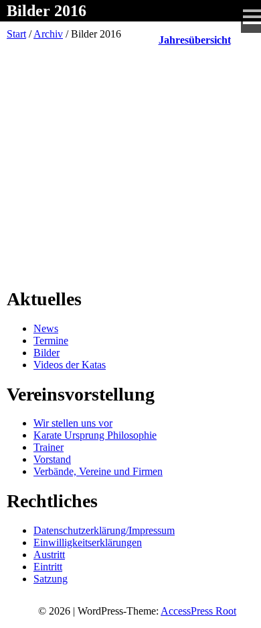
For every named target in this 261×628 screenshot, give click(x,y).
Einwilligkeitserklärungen (87, 542)
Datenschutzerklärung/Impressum (104, 530)
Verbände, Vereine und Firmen (98, 471)
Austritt (49, 554)
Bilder (46, 352)
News (45, 328)
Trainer (48, 447)
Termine (50, 340)
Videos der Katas (69, 364)
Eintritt (47, 566)
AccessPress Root (198, 611)
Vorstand (52, 459)
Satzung (50, 578)
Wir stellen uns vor (72, 423)
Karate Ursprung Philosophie (95, 435)
